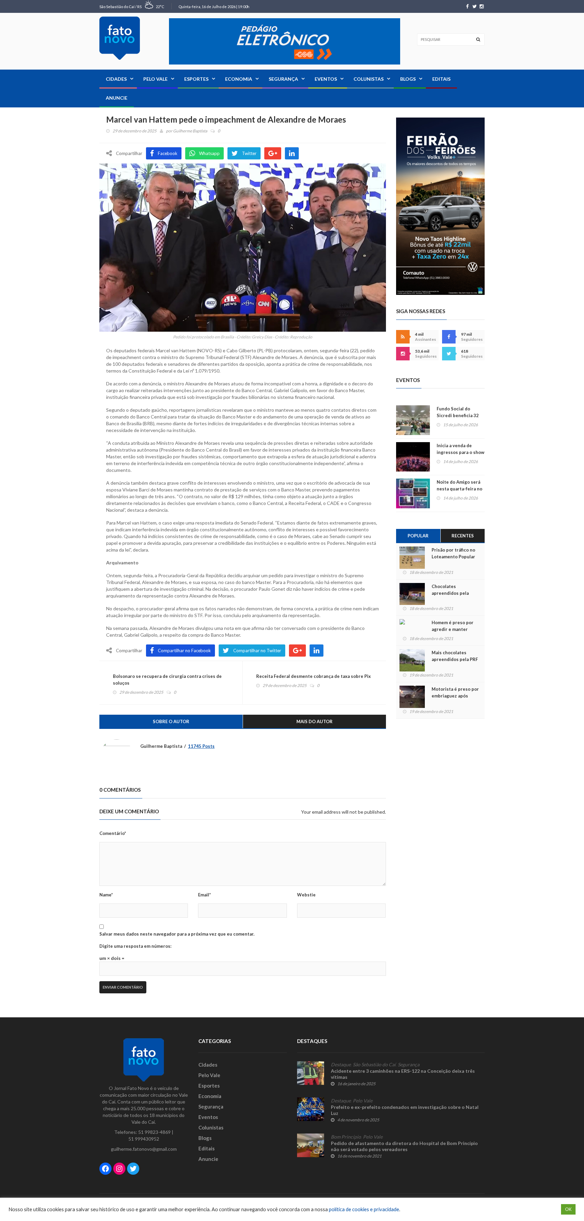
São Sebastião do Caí (374, 1064)
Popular (418, 535)
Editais (441, 79)
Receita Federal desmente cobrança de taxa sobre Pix (313, 676)
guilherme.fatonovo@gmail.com (144, 1149)
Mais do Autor (314, 721)
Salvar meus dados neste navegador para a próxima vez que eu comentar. (176, 934)
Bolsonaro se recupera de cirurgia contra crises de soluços (167, 679)
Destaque (341, 1064)
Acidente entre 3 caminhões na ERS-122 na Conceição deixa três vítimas (403, 1074)
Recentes (463, 535)
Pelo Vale (155, 79)
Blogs (408, 79)
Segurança (283, 79)
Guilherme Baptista (190, 130)
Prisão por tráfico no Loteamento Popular (453, 553)
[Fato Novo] (119, 38)
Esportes (196, 79)
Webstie (306, 894)
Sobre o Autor (171, 721)
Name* (106, 894)
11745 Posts (201, 746)
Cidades (116, 79)
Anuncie (116, 98)
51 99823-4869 (154, 1132)
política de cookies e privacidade (364, 1209)
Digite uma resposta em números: (135, 946)
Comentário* (112, 833)
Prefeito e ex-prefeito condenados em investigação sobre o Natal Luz (405, 1110)
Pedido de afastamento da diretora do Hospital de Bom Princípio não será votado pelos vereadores (404, 1146)
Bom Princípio (346, 1137)
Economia (238, 79)
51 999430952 (143, 1139)
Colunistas (369, 79)
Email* (204, 894)
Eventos (326, 79)
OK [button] (568, 1209)
